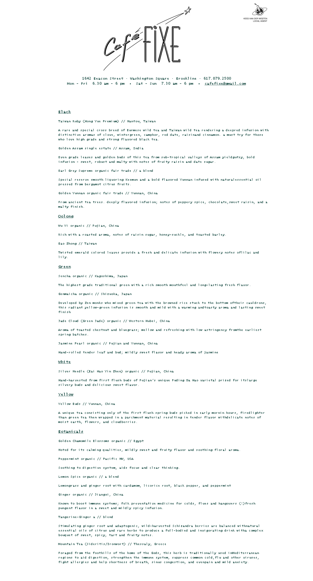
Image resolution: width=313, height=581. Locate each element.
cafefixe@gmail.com (225, 83)
